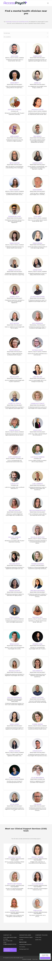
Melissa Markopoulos (37, 510)
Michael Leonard (14, 537)
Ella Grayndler (37, 884)
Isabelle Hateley (15, 270)
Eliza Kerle (37, 216)
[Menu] (48, 3)
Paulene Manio (14, 564)
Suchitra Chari (14, 778)
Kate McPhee (14, 323)
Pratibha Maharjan (37, 590)
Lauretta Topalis (14, 403)
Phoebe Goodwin (37, 564)
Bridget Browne (37, 857)
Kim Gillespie (14, 377)
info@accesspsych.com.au (9, 944)
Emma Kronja (37, 243)
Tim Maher (37, 804)
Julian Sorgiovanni (37, 297)
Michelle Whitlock (37, 537)
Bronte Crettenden (14, 884)
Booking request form (24, 949)
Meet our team (22, 942)
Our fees (21, 939)
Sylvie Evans (14, 804)
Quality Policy (38, 939)
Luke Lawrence (37, 484)
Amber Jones (37, 56)
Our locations (22, 946)
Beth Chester (14, 163)
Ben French (37, 136)
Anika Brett (14, 83)
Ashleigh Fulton (14, 857)
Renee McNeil (14, 644)
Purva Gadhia (14, 617)
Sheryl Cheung (14, 751)
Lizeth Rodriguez (14, 457)
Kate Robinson (37, 323)
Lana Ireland (37, 377)
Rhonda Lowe (37, 644)
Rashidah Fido (37, 617)
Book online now (45, 958)
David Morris (37, 190)
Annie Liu (37, 83)
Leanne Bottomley (37, 403)
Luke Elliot (14, 484)
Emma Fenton (14, 243)
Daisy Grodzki (14, 190)
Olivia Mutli (14, 910)
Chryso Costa (37, 163)
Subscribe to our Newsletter (8, 949)
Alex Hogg (14, 56)
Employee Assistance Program (26, 937)
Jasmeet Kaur (14, 297)
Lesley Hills (37, 430)
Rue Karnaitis (37, 671)
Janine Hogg (37, 270)
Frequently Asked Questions (25, 944)
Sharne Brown (37, 724)
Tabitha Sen (37, 910)
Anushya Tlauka (37, 109)
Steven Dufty (37, 751)
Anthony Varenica (14, 109)
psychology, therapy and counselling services (17, 21)
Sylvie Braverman (37, 778)
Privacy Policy (38, 937)
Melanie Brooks (14, 510)
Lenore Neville (14, 430)
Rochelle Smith (14, 671)
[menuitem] (48, 3)
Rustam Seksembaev (14, 697)
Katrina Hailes (37, 350)
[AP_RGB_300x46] (15, 3)
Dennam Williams (14, 216)
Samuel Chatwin (37, 697)
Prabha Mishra (14, 590)
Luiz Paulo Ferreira (37, 457)
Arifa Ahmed (14, 136)
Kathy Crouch (14, 350)
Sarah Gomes (14, 724)
